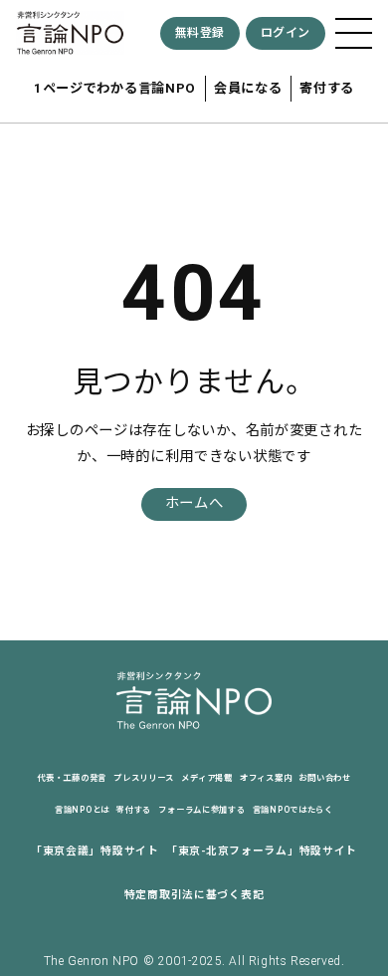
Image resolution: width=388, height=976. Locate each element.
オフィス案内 (265, 778)
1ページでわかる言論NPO (115, 88)
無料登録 (200, 33)
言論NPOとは (82, 810)
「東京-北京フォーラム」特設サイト (261, 851)
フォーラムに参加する (201, 810)
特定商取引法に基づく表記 (194, 894)
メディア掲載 (206, 778)
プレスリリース (143, 778)
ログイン (285, 33)
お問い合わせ (324, 778)
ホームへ (194, 503)
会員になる (248, 88)
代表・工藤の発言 (71, 778)
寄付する (326, 88)
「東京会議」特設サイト (95, 851)
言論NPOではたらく (293, 810)
